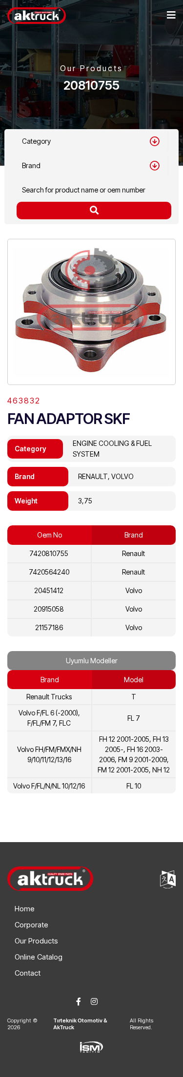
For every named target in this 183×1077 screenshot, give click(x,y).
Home (25, 908)
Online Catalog (38, 957)
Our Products (36, 940)
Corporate (31, 924)
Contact (28, 973)
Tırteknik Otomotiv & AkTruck (80, 1024)
